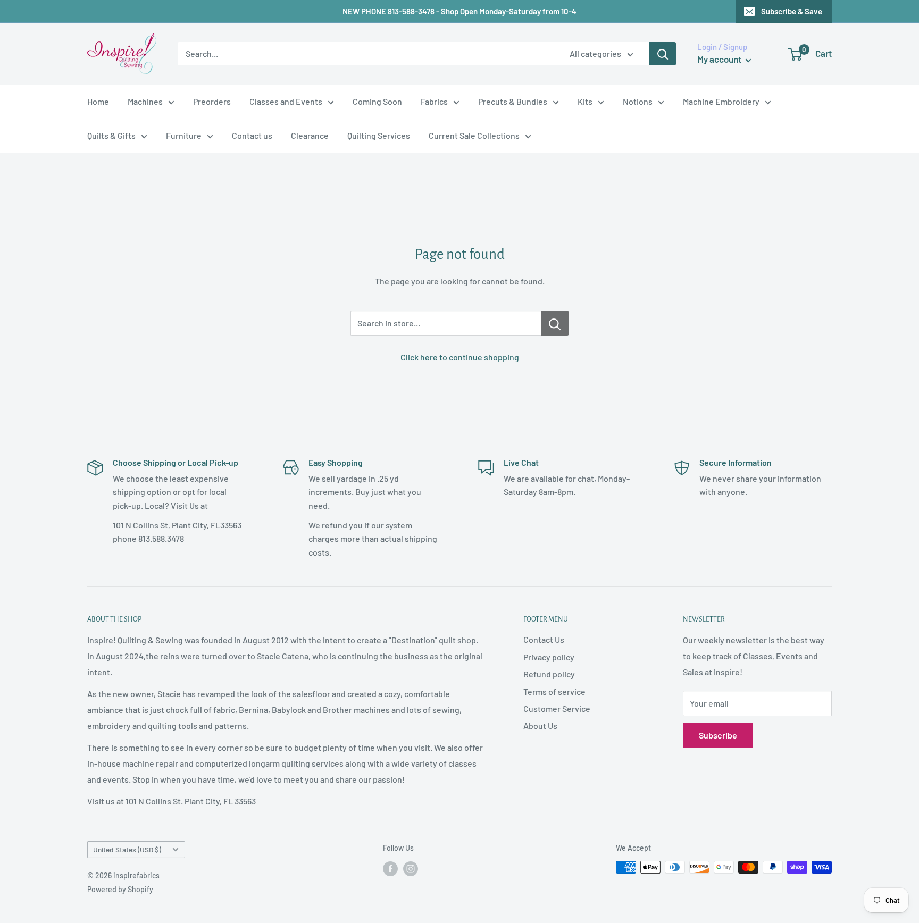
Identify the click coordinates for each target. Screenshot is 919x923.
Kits (585, 101)
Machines (145, 101)
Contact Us (543, 639)
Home (98, 101)
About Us (540, 725)
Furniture (184, 135)
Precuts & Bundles (512, 101)
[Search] (662, 53)
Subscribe (718, 735)
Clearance (310, 135)
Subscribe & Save (791, 11)
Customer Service (556, 708)
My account (720, 59)
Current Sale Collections (474, 135)
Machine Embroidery (721, 101)
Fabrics (434, 101)
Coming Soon (377, 101)
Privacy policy (548, 657)
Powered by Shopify (120, 889)
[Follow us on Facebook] (390, 868)
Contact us (252, 135)
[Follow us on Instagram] (410, 868)
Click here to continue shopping (459, 357)
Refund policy (549, 674)
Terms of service (554, 691)
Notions (638, 101)
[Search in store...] (555, 323)
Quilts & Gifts (111, 135)
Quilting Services (378, 135)
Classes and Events (285, 101)
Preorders (212, 101)
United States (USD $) (127, 849)
